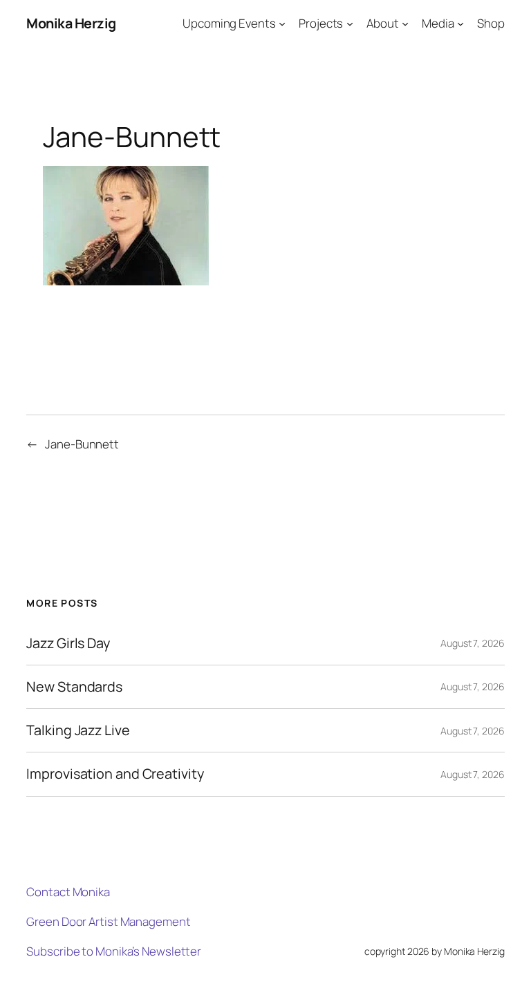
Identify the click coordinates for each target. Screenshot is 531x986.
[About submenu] (405, 23)
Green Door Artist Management (108, 921)
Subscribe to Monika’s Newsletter (113, 951)
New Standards (74, 686)
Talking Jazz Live (77, 730)
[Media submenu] (460, 23)
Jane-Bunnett (82, 444)
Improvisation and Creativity (114, 773)
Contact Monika (68, 892)
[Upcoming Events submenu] (282, 23)
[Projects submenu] (349, 23)
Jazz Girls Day (68, 643)
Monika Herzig (71, 23)
